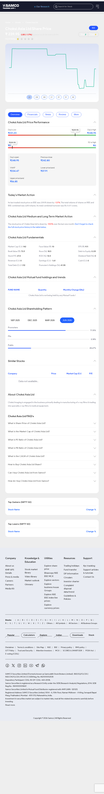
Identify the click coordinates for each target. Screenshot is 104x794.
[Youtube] (31, 665)
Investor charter (71, 581)
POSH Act (89, 650)
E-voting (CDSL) (12, 654)
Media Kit (9, 588)
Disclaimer (9, 647)
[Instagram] (19, 665)
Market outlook (32, 580)
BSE (93, 28)
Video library (31, 576)
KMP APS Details (9, 571)
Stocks (18, 22)
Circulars (68, 577)
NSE (49, 647)
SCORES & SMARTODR (72, 650)
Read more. (10, 705)
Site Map (40, 647)
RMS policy (79, 647)
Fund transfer (70, 569)
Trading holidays (71, 565)
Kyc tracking (89, 565)
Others (49, 623)
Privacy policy (66, 647)
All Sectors (73, 623)
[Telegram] (37, 665)
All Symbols (60, 623)
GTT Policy (9, 650)
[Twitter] (13, 665)
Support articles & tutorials (90, 571)
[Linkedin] (25, 665)
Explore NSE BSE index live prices (51, 597)
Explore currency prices (51, 606)
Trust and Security (25, 650)
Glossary (29, 584)
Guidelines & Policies (70, 597)
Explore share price (50, 567)
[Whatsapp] (43, 665)
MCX (57, 650)
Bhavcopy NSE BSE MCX (51, 574)
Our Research (42, 7)
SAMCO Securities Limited (16, 674)
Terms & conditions (25, 647)
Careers (9, 580)
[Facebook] (7, 665)
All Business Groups (89, 623)
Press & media (12, 577)
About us (9, 565)
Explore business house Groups (51, 587)
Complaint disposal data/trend (69, 588)
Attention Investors (44, 650)
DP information (71, 573)
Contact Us (88, 577)
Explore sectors (51, 580)
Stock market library (31, 571)
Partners (9, 584)
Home (7, 22)
